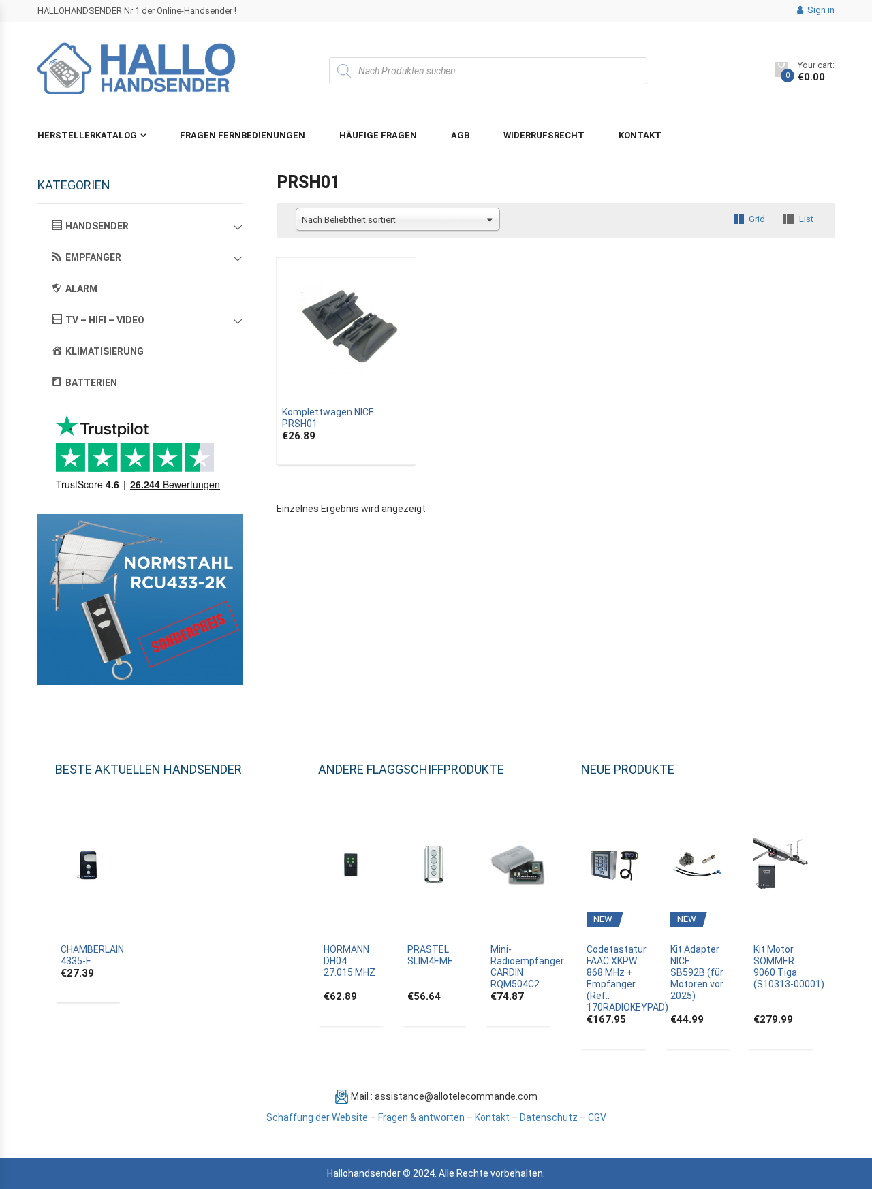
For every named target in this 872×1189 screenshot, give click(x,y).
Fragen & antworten (421, 1117)
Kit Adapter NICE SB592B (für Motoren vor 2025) (696, 972)
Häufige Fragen (378, 135)
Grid (757, 219)
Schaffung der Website (317, 1117)
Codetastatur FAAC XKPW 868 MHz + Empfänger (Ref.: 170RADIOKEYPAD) (627, 978)
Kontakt (640, 135)
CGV (597, 1117)
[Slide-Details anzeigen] (140, 599)
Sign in (820, 10)
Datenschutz (549, 1117)
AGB (460, 135)
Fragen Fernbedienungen (242, 135)
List (806, 219)
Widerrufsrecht (544, 135)
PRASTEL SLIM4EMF (429, 955)
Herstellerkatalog (87, 135)
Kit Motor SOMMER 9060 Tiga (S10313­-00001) (788, 966)
